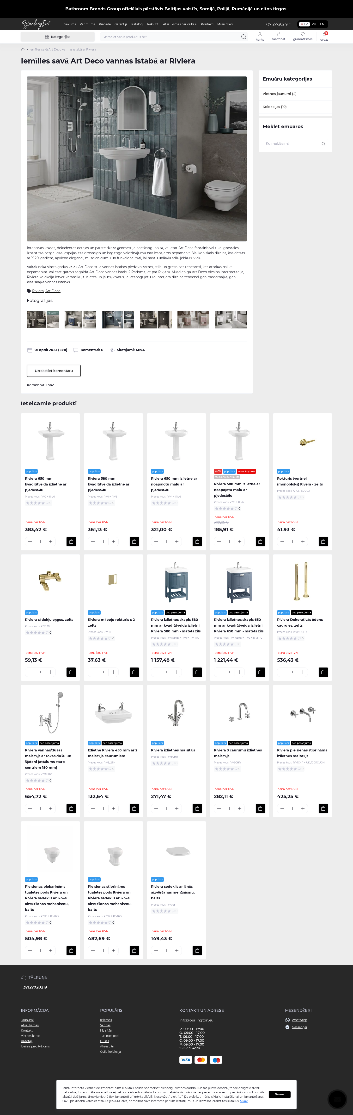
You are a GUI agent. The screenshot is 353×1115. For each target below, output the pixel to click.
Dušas (104, 1041)
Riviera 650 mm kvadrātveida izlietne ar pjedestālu (46, 484)
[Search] (243, 36)
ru (314, 24)
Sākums (70, 24)
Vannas (105, 1025)
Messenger (299, 1027)
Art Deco (53, 291)
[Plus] (50, 541)
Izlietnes (106, 1020)
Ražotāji (26, 1041)
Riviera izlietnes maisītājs (173, 750)
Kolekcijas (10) (275, 107)
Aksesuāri (107, 1046)
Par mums (87, 24)
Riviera (38, 291)
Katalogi (137, 24)
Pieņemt (279, 1094)
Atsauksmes (30, 1025)
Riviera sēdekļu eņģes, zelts (49, 619)
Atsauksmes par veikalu (180, 24)
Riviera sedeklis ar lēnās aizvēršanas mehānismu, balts (173, 892)
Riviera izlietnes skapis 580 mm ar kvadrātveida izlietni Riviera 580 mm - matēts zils (176, 625)
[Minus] (30, 541)
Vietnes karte (30, 1036)
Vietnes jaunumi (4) (280, 94)
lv (306, 24)
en (322, 24)
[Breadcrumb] (23, 49)
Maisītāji (106, 1030)
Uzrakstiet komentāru (54, 371)
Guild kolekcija (110, 1051)
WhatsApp (299, 1020)
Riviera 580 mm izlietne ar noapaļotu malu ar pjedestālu (237, 490)
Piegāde (105, 24)
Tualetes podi (109, 1036)
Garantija (121, 24)
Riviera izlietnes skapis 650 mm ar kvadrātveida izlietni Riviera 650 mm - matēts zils (238, 625)
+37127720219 (34, 987)
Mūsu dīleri (225, 24)
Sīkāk (244, 1101)
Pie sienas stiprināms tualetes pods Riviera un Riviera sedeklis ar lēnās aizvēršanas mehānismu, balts (110, 898)
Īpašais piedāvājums (35, 1046)
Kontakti (207, 24)
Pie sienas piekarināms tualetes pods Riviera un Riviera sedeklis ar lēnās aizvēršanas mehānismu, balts (47, 898)
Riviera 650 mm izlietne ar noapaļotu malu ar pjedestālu (174, 484)
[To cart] (71, 541)
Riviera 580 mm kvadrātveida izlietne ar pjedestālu (108, 484)
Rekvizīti (153, 24)
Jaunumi (27, 1020)
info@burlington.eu (196, 1020)
